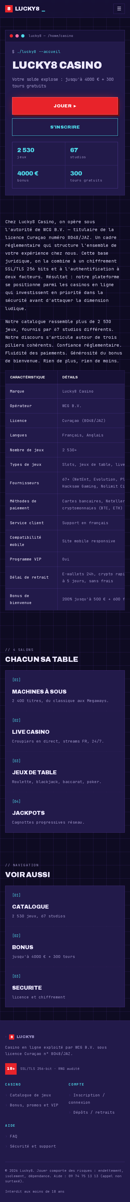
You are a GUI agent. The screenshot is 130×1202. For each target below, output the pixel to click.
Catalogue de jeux (30, 1095)
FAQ (13, 1136)
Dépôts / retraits (94, 1112)
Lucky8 (26, 8)
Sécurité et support (33, 1146)
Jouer (65, 105)
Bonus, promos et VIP (34, 1105)
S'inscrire (65, 127)
